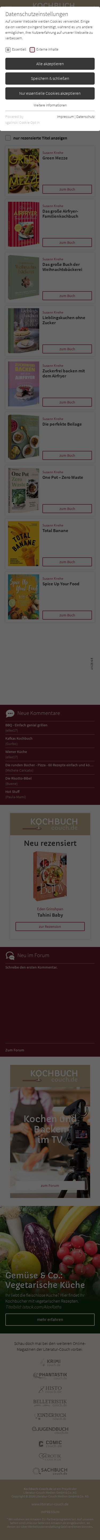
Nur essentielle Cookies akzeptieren (50, 93)
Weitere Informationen (50, 105)
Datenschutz (85, 116)
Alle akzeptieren (50, 63)
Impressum (65, 116)
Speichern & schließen (50, 78)
